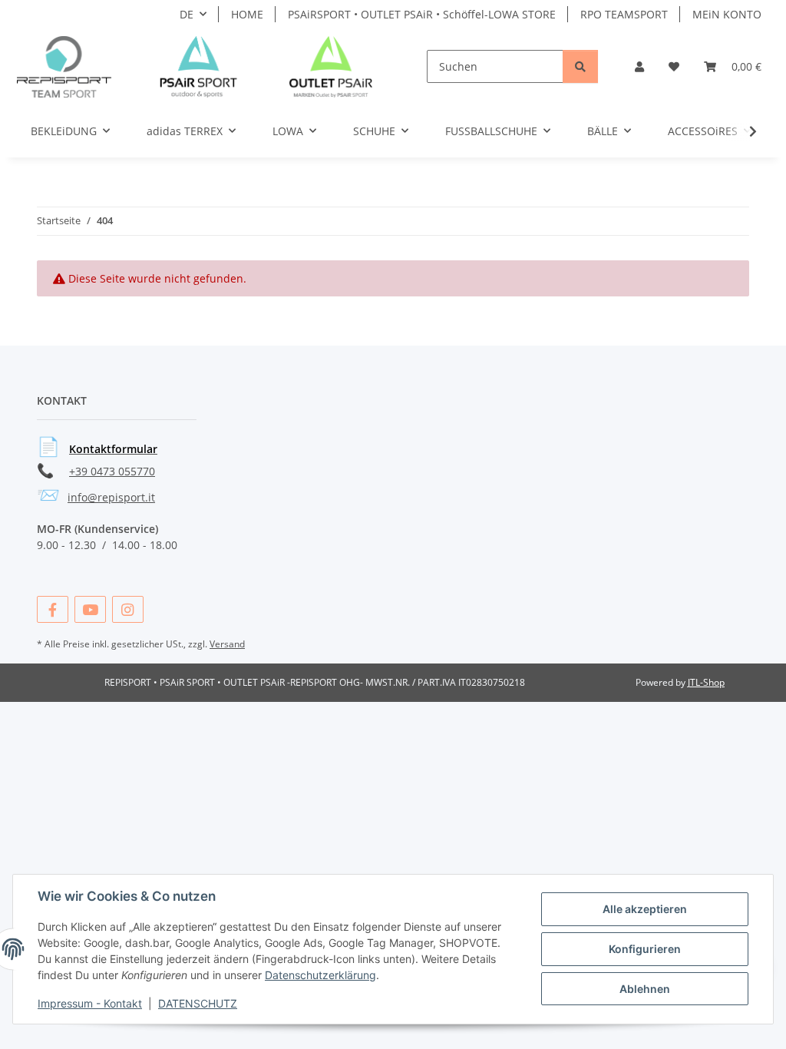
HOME (247, 14)
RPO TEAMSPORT (624, 14)
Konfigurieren (645, 948)
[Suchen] (580, 66)
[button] (639, 66)
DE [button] (186, 14)
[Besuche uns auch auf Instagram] (128, 609)
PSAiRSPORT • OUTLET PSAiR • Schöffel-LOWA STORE (422, 14)
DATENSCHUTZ (197, 1003)
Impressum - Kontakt (90, 1003)
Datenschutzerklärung (320, 974)
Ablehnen (644, 988)
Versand (227, 643)
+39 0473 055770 (112, 471)
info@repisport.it (111, 497)
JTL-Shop (706, 682)
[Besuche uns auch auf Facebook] (52, 609)
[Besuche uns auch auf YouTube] (90, 609)
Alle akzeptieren (645, 908)
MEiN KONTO (726, 14)
